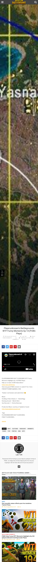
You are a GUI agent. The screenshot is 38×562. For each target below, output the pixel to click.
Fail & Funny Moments (8, 534)
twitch (14, 431)
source (4, 421)
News (3, 501)
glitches (15, 428)
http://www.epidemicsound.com (11, 409)
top (9, 431)
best (9, 428)
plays (4, 431)
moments (30, 428)
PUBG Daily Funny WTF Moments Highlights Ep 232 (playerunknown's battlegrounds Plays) (18, 537)
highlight (23, 428)
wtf (23, 431)
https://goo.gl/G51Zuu (8, 385)
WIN (19, 431)
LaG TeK (24, 336)
